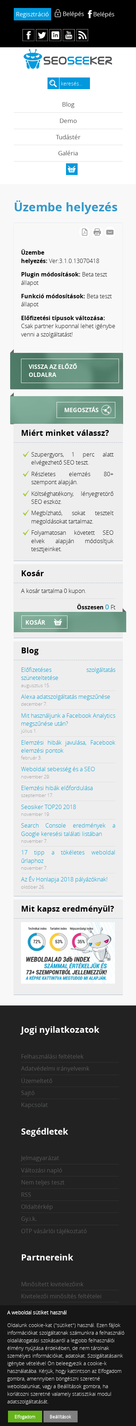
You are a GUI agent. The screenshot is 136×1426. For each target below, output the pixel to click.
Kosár (35, 622)
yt (69, 35)
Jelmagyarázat (40, 1158)
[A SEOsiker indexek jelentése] (68, 981)
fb (28, 35)
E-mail (109, 232)
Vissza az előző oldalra (53, 371)
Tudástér (68, 137)
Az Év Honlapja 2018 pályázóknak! (64, 879)
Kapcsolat (34, 1105)
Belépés (104, 14)
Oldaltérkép (37, 1207)
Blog (68, 104)
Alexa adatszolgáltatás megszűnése (65, 697)
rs (82, 35)
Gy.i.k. (29, 1219)
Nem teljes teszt (43, 1182)
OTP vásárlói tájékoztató (54, 1231)
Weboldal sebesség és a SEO (58, 769)
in (55, 35)
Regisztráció (32, 14)
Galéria (68, 153)
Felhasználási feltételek (52, 1056)
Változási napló (41, 1170)
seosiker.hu (68, 58)
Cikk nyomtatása (97, 232)
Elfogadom (25, 1416)
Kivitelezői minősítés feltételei (61, 1296)
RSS (26, 1195)
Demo (68, 120)
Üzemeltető (37, 1081)
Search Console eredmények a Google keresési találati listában (68, 829)
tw (42, 35)
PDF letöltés (84, 232)
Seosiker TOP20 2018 (48, 807)
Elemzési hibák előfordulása (57, 788)
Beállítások (60, 1416)
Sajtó (28, 1093)
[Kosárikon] (72, 169)
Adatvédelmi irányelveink (55, 1068)
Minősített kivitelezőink (52, 1284)
